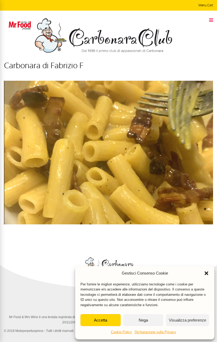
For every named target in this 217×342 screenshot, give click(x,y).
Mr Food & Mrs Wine (23, 317)
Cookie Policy (121, 332)
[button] (206, 273)
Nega (143, 320)
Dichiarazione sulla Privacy (155, 332)
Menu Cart (205, 5)
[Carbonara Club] (103, 52)
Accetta (100, 320)
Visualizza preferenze (187, 320)
